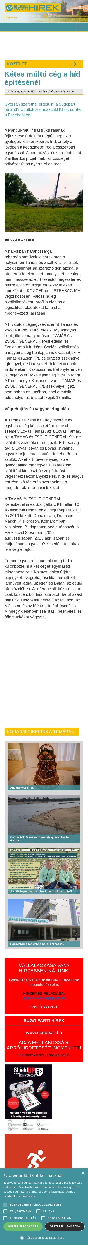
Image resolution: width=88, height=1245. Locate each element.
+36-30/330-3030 (44, 1007)
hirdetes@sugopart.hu (44, 998)
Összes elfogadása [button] (23, 1226)
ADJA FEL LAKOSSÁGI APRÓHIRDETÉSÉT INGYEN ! (44, 1045)
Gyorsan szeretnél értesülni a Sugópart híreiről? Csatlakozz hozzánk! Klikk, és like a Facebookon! (43, 109)
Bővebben (28, 1196)
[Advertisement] (44, 45)
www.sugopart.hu (44, 1032)
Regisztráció (58, 1055)
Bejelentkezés (31, 1055)
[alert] (44, 1206)
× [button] (83, 1173)
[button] (44, 1238)
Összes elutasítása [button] (65, 1226)
